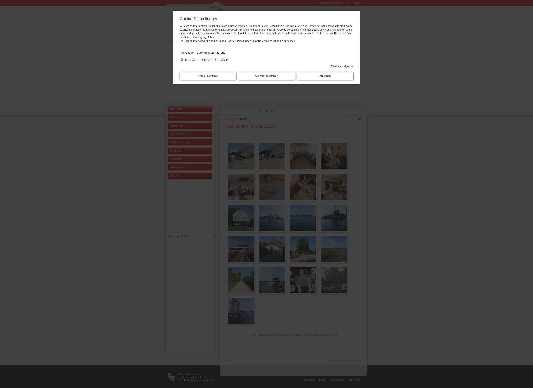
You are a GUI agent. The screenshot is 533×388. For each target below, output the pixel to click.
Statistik (224, 60)
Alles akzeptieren (208, 76)
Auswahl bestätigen (266, 76)
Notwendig (191, 60)
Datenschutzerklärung (211, 52)
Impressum (187, 52)
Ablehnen (325, 76)
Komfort (209, 60)
